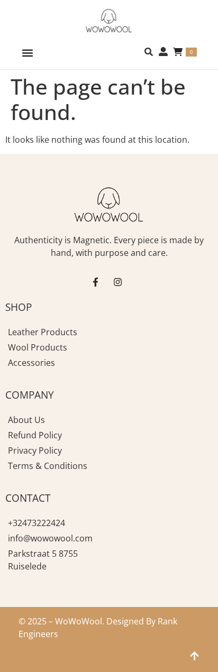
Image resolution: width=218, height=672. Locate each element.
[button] (27, 52)
